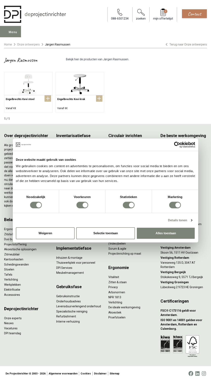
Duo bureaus (12, 239)
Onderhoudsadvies (68, 301)
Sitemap (114, 373)
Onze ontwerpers (28, 44)
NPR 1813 (114, 297)
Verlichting (11, 279)
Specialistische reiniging (71, 311)
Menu (13, 32)
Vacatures (11, 328)
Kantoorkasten (13, 259)
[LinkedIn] (197, 374)
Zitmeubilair (12, 254)
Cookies (86, 373)
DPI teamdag (12, 333)
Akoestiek (114, 312)
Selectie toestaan (105, 233)
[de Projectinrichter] (35, 14)
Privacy (113, 287)
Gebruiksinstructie (68, 296)
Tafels (8, 274)
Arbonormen (116, 292)
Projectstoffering (15, 244)
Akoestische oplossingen (20, 249)
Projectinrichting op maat (124, 253)
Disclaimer (100, 373)
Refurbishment (66, 316)
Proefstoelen (116, 317)
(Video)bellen (117, 243)
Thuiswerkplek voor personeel (75, 262)
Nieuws (9, 323)
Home (8, 44)
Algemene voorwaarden (63, 373)
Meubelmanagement (70, 272)
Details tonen (177, 220)
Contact (194, 14)
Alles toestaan (166, 233)
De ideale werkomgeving (124, 307)
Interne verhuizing (68, 321)
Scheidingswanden (16, 264)
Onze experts (13, 318)
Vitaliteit (113, 277)
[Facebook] (191, 374)
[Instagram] (204, 374)
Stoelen (9, 269)
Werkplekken (12, 284)
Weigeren (45, 233)
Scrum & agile (117, 248)
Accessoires (12, 294)
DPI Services (64, 267)
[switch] (82, 205)
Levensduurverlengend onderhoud (78, 306)
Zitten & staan (117, 282)
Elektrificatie (12, 289)
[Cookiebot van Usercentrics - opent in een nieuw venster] (177, 145)
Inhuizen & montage (69, 257)
